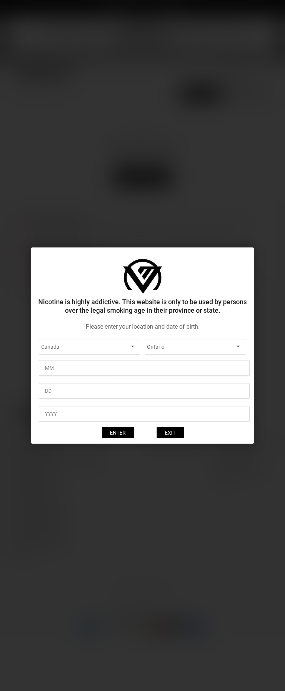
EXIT (170, 433)
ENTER (118, 433)
